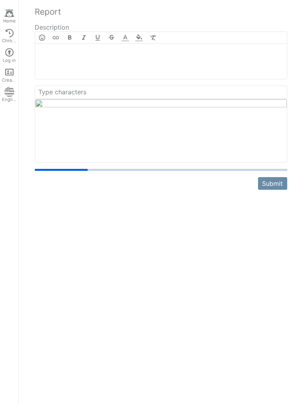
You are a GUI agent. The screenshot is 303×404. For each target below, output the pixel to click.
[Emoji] (42, 37)
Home (9, 21)
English (10, 99)
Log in (9, 60)
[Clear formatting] (153, 37)
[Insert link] (56, 37)
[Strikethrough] (111, 37)
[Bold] (70, 37)
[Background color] (139, 37)
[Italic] (84, 37)
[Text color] (125, 37)
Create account (10, 80)
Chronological (10, 40)
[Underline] (98, 37)
